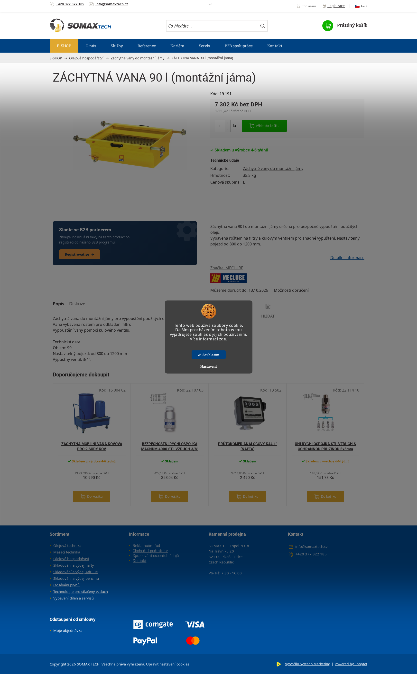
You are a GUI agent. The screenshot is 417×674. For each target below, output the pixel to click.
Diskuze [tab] (77, 304)
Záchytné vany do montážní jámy (273, 168)
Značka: (226, 268)
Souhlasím (211, 355)
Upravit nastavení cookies (167, 664)
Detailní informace (347, 257)
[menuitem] (64, 46)
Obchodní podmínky (150, 550)
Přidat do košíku (267, 126)
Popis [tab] (58, 304)
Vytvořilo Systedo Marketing (307, 664)
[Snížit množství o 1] (228, 129)
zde (222, 339)
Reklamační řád (146, 545)
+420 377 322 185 (311, 554)
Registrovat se (79, 254)
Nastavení (208, 366)
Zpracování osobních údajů (156, 555)
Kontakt (139, 560)
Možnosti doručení (291, 290)
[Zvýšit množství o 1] (228, 123)
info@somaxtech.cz (311, 546)
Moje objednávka (67, 630)
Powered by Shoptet (351, 664)
